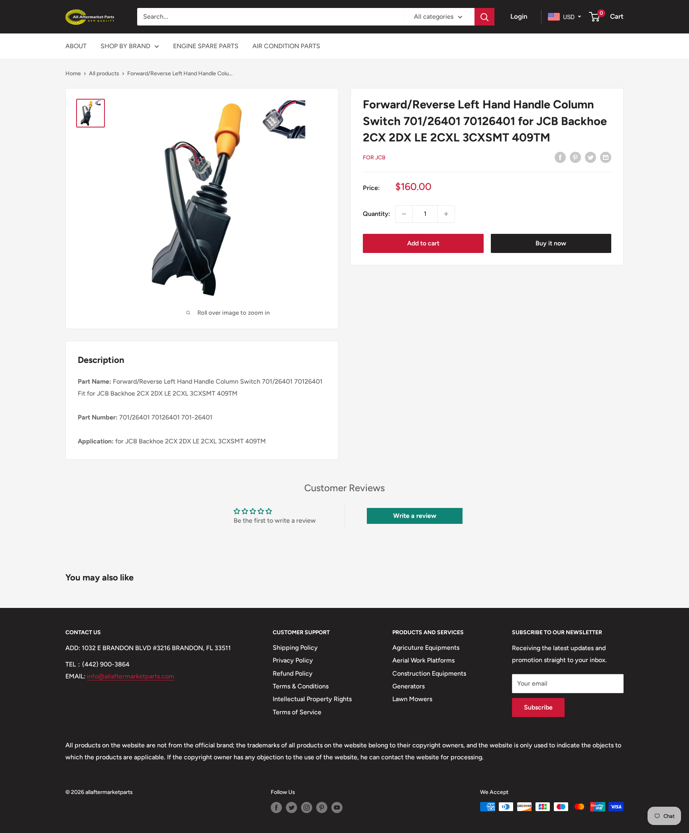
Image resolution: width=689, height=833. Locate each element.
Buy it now (550, 243)
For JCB (374, 157)
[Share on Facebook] (560, 157)
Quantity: (376, 214)
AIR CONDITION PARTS (286, 46)
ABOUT (76, 46)
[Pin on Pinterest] (575, 157)
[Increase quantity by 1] (446, 214)
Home (73, 73)
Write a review (414, 515)
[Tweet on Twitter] (590, 157)
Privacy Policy (293, 660)
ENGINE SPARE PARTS (205, 46)
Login (519, 16)
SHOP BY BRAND (125, 46)
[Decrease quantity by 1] (404, 214)
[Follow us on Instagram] (306, 807)
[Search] (484, 16)
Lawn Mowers (412, 699)
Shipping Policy (295, 647)
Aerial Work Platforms (423, 660)
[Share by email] (605, 157)
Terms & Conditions (301, 686)
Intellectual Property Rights (312, 699)
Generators (408, 686)
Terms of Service (297, 712)
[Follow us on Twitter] (291, 807)
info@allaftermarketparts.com (130, 676)
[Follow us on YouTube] (337, 807)
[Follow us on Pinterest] (321, 807)
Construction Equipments (429, 673)
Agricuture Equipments (425, 647)
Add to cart (423, 243)
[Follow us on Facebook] (276, 807)
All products (104, 73)
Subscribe (538, 707)
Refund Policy (293, 673)
